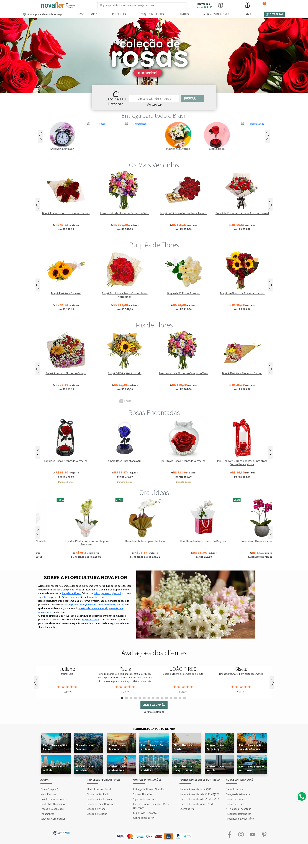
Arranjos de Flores (216, 14)
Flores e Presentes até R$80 (195, 789)
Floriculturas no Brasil (99, 789)
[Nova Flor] (58, 5)
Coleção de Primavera (238, 794)
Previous (40, 136)
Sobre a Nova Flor (143, 794)
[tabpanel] (154, 55)
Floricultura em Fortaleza (85, 768)
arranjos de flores (75, 604)
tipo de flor (44, 597)
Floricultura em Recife (183, 747)
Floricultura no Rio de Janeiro (152, 747)
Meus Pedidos (48, 794)
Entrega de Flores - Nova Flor (149, 789)
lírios (97, 593)
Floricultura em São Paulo (55, 747)
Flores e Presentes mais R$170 (196, 804)
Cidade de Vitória (96, 809)
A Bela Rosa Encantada (238, 809)
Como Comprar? (49, 789)
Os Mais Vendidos (154, 164)
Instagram (241, 835)
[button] (220, 5)
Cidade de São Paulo (98, 794)
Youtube (252, 835)
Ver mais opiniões (154, 711)
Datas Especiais (234, 789)
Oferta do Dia (186, 809)
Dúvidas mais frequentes (54, 799)
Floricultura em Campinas (85, 747)
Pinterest (264, 835)
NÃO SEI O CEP (154, 104)
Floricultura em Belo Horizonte (251, 768)
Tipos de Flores (87, 14)
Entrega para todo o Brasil (154, 115)
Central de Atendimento (53, 804)
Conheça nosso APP (144, 817)
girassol (116, 593)
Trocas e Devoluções (52, 809)
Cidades (184, 14)
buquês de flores (71, 593)
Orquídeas (154, 492)
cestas (120, 604)
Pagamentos (47, 814)
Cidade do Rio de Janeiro (100, 799)
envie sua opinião (154, 704)
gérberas (106, 593)
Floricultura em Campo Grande (183, 768)
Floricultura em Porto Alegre (215, 747)
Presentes (119, 14)
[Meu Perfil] (234, 5)
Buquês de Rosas (235, 799)
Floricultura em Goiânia (52, 768)
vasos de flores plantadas (100, 604)
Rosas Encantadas (154, 412)
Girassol (125, 400)
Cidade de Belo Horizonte (101, 804)
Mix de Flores (154, 325)
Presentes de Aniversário (240, 818)
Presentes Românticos (238, 814)
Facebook (229, 835)
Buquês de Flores (152, 14)
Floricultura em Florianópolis (117, 768)
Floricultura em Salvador (117, 747)
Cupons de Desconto (145, 813)
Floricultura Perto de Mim (154, 729)
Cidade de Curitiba (97, 814)
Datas (247, 14)
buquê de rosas (95, 597)
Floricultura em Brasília (215, 768)
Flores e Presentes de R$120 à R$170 (199, 799)
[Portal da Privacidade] (61, 832)
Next (267, 136)
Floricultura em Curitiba (150, 768)
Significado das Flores (145, 799)
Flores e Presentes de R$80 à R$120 (199, 794)
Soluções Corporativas (52, 818)
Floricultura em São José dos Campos (251, 747)
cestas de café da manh (93, 608)
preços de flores (90, 619)
